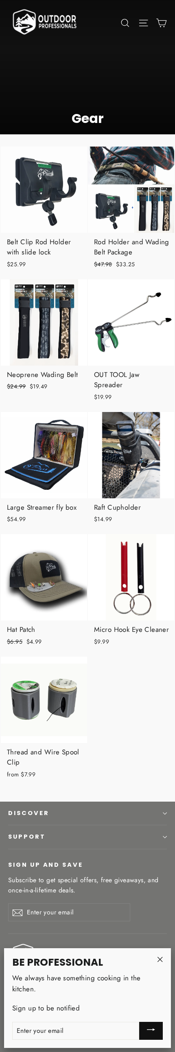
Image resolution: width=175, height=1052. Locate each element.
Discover (28, 813)
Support (27, 837)
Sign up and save (45, 865)
